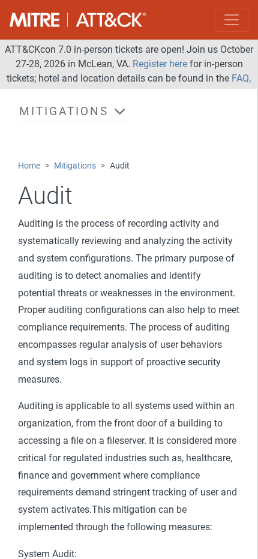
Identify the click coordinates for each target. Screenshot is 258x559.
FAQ (240, 78)
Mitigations (75, 166)
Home (29, 166)
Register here (160, 64)
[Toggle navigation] (231, 20)
